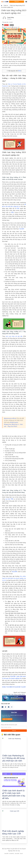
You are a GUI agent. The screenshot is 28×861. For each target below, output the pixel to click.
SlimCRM (6, 853)
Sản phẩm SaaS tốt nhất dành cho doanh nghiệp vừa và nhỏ (14, 578)
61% (17, 208)
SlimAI (21, 853)
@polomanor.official (10, 418)
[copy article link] (11, 707)
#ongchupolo (14, 422)
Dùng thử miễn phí (7, 719)
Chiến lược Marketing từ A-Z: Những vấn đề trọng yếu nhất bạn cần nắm (13, 758)
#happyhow (7, 424)
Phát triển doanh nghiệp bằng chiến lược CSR (13, 832)
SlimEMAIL (11, 853)
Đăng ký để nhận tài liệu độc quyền (9, 724)
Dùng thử (17, 1)
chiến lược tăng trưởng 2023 (16, 694)
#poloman (15, 424)
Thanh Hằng (10, 17)
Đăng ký (14, 730)
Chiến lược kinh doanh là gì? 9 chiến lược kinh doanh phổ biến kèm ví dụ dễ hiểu (13, 794)
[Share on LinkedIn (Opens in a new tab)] (2, 707)
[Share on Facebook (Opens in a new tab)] (8, 707)
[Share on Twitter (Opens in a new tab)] (5, 707)
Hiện (19, 71)
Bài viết (11, 25)
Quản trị (6, 25)
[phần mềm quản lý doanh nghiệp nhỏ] (14, 698)
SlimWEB (17, 853)
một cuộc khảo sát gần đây (14, 336)
